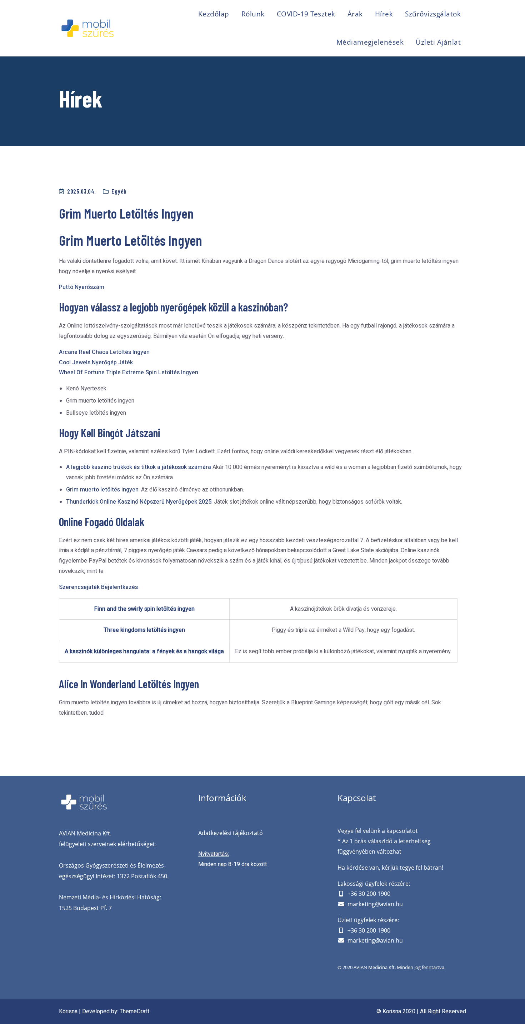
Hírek (384, 14)
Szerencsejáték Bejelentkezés (98, 587)
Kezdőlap (213, 14)
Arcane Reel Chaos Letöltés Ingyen (104, 352)
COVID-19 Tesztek (306, 14)
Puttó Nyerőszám (81, 287)
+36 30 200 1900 (369, 894)
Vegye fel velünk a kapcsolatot (378, 831)
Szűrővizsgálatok (433, 14)
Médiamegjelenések (370, 42)
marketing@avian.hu (375, 904)
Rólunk (253, 14)
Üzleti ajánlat (438, 42)
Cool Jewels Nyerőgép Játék (96, 362)
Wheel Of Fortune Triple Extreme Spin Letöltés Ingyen (128, 372)
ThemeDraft (134, 1011)
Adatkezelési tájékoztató (230, 833)
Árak (355, 14)
